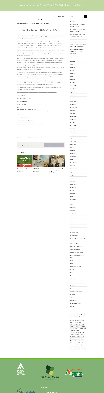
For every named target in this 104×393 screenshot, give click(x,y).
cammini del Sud (78, 322)
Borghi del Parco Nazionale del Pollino (77, 320)
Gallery (27, 161)
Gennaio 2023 (73, 85)
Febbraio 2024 (73, 76)
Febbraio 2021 (73, 132)
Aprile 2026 (72, 64)
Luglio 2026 (72, 61)
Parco (83, 336)
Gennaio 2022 (73, 104)
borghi (71, 229)
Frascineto (83, 326)
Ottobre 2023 (73, 79)
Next (63, 16)
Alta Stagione (73, 213)
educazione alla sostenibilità (76, 246)
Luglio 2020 (72, 138)
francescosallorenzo (21, 137)
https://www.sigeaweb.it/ (22, 101)
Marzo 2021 (72, 128)
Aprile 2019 (72, 178)
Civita (79, 324)
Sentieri (71, 344)
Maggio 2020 (73, 144)
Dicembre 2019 (73, 159)
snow (71, 297)
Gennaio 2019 (73, 187)
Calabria (71, 322)
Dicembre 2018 (73, 190)
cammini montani (73, 324)
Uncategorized (73, 300)
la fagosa (71, 334)
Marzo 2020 (72, 150)
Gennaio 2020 (73, 156)
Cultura (83, 324)
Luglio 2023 (72, 82)
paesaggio (72, 288)
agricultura (72, 210)
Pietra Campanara (73, 342)
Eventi (71, 263)
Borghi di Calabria (74, 235)
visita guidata (84, 348)
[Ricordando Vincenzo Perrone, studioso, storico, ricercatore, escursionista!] (41, 161)
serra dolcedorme (73, 346)
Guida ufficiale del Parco (74, 332)
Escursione (72, 326)
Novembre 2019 (73, 162)
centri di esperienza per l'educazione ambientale (77, 239)
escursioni (77, 326)
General (34, 137)
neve (71, 282)
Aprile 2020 (72, 147)
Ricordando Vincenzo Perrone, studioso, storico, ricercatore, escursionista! (38, 161)
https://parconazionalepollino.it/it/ (24, 98)
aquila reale (81, 316)
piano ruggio (84, 340)
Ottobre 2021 (73, 113)
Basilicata (72, 223)
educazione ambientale (75, 249)
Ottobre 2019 (73, 165)
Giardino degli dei (83, 328)
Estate (71, 260)
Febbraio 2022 (73, 101)
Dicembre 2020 (73, 135)
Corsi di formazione (74, 243)
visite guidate (72, 351)
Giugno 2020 (73, 141)
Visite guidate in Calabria (75, 303)
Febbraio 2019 (73, 184)
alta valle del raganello (80, 314)
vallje (79, 348)
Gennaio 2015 (73, 199)
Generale (71, 328)
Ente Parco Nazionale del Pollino (77, 252)
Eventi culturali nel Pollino (75, 266)
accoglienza (72, 314)
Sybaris (82, 346)
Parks (83, 338)
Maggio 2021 (73, 125)
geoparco (76, 328)
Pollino (79, 342)
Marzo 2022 (72, 98)
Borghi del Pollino (74, 232)
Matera (71, 275)
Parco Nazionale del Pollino (76, 291)
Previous (59, 16)
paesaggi (72, 285)
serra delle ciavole (78, 344)
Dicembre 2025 (73, 70)
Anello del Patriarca (73, 316)
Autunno (72, 219)
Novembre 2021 (73, 110)
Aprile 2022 (72, 95)
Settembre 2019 (73, 168)
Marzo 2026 (72, 67)
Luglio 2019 (72, 171)
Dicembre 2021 (73, 107)
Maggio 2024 (73, 73)
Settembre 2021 (73, 116)
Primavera (72, 294)
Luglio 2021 (72, 122)
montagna (72, 278)
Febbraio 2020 (73, 153)
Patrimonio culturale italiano (75, 340)
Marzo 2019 (72, 181)
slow (79, 346)
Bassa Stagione (73, 226)
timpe (71, 348)
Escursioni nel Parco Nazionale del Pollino (77, 256)
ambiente (72, 216)
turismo (75, 348)
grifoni (71, 330)
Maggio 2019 (73, 175)
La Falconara (77, 334)
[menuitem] (41, 4)
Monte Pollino (72, 336)
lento (82, 334)
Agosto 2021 (73, 119)
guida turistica (76, 330)
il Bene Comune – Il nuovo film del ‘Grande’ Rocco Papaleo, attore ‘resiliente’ (77, 36)
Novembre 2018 (73, 193)
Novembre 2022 (73, 88)
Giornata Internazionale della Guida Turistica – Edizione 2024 (55, 161)
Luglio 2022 (72, 92)
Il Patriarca (82, 332)
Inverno (72, 272)
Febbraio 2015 (73, 196)
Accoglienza (72, 207)
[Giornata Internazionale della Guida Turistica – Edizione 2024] (57, 161)
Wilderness (72, 306)
